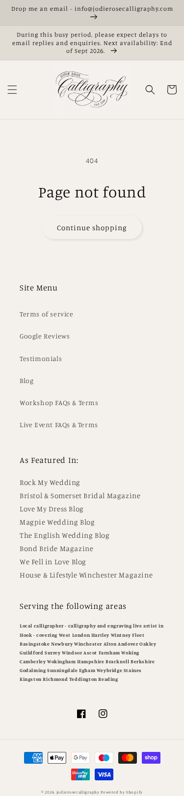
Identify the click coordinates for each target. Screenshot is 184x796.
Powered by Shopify (122, 792)
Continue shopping (92, 227)
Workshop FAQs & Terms (59, 402)
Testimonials (41, 358)
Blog (26, 380)
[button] (12, 89)
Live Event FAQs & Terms (59, 424)
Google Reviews (45, 336)
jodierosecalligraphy (78, 792)
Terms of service (47, 314)
